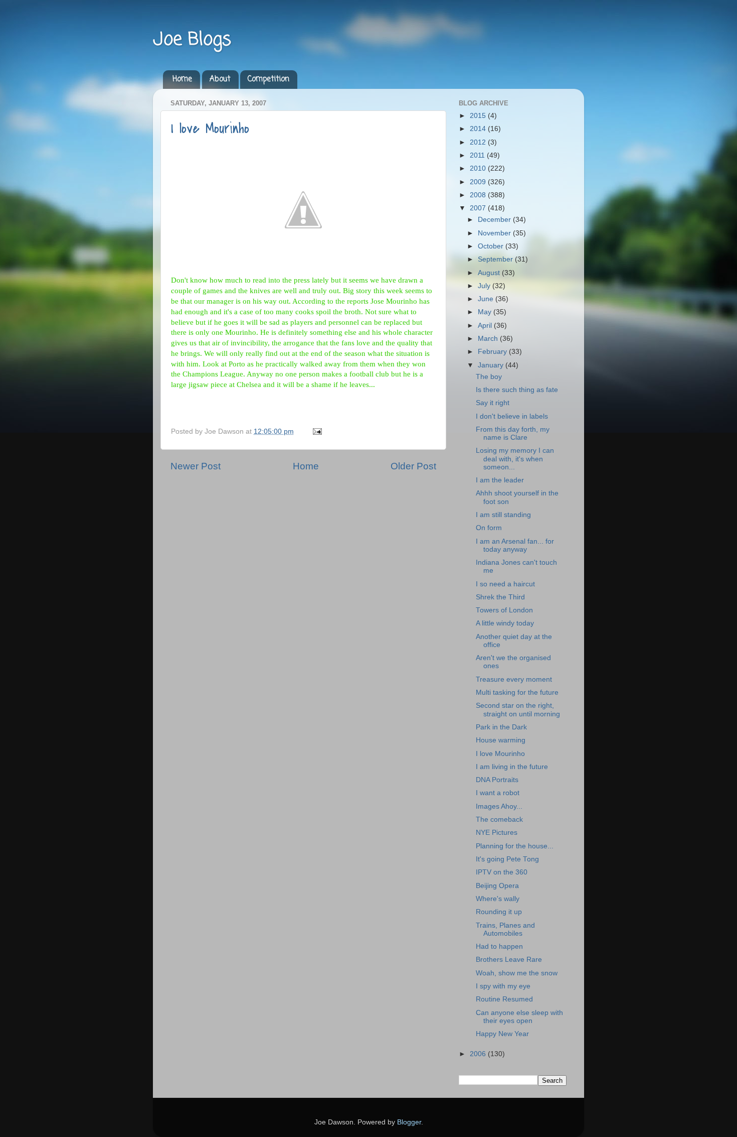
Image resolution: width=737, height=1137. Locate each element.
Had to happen (499, 946)
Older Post (413, 466)
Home (182, 79)
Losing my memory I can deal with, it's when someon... (515, 458)
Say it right (492, 403)
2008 (479, 195)
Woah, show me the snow (517, 973)
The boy (489, 377)
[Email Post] (315, 431)
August (490, 273)
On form (489, 528)
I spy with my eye (503, 986)
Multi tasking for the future (517, 692)
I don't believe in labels (512, 416)
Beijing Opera (497, 886)
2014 (479, 129)
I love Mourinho (210, 128)
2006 (479, 1054)
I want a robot (497, 793)
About (220, 79)
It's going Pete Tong (507, 859)
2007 (479, 208)
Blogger (409, 1122)
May (485, 312)
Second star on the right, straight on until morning (518, 709)
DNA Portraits (497, 780)
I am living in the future (512, 767)
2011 (478, 155)
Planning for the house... (515, 846)
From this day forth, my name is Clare (512, 433)
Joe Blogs (192, 40)
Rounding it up (499, 912)
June (486, 299)
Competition (268, 79)
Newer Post (195, 466)
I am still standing (503, 515)
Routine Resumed (504, 999)
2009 (479, 182)
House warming (500, 740)
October (491, 246)
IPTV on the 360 (501, 872)
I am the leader (500, 480)
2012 (479, 142)
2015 (479, 115)
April (486, 325)
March (489, 338)
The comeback (499, 819)
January (491, 365)
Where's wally (497, 899)
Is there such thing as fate (517, 390)
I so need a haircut (505, 584)
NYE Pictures (496, 832)
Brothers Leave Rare (509, 959)
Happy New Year (502, 1034)
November (495, 233)
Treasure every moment (514, 679)
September (496, 259)
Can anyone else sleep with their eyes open (519, 1017)
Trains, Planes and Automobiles (505, 929)
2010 (479, 168)
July (485, 286)
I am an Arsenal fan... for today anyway (515, 545)
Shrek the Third (500, 597)
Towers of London (504, 610)
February (493, 351)
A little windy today (505, 623)
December (495, 219)
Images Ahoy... (499, 806)
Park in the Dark (501, 727)
